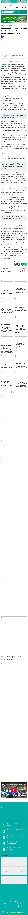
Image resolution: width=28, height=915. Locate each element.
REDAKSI (7, 898)
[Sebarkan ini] (15, 264)
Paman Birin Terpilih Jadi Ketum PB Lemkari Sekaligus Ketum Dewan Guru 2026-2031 (7, 293)
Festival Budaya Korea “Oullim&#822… (13, 842)
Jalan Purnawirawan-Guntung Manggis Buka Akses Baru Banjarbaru (21, 309)
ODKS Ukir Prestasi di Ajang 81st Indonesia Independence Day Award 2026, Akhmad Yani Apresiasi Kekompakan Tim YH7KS (7, 328)
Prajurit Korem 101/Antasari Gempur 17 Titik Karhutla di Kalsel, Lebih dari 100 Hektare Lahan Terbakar (7, 310)
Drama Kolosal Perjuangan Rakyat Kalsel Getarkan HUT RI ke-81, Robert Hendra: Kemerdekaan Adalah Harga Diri (21, 384)
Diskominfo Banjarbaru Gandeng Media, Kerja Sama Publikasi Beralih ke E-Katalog (6, 367)
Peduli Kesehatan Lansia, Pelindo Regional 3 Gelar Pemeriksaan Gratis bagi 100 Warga (7, 383)
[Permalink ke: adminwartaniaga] (2, 36)
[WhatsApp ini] (25, 264)
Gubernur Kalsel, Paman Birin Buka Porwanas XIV (6, 270)
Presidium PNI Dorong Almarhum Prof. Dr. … (15, 848)
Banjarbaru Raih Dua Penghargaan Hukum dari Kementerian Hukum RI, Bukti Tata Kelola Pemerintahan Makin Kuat (20, 329)
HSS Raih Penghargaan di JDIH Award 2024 (21, 270)
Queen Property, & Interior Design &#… (16, 836)
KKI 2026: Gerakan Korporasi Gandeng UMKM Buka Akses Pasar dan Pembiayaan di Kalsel (21, 291)
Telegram (21, 906)
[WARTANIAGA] (14, 5)
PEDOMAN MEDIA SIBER (20, 898)
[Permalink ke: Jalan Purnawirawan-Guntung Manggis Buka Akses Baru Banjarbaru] (21, 302)
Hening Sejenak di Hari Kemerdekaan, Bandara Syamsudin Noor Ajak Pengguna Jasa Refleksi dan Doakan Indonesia (21, 366)
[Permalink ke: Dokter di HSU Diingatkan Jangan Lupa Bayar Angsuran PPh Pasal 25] (21, 338)
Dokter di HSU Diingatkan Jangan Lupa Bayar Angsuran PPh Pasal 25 (21, 345)
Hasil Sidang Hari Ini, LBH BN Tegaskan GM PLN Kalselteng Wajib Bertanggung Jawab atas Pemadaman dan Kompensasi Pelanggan (7, 349)
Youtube (8, 906)
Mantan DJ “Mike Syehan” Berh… (16, 829)
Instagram (21, 903)
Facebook (8, 903)
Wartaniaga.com (5, 64)
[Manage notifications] (3, 911)
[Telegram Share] (22, 264)
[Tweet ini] (18, 264)
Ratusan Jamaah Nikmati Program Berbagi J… (16, 824)
